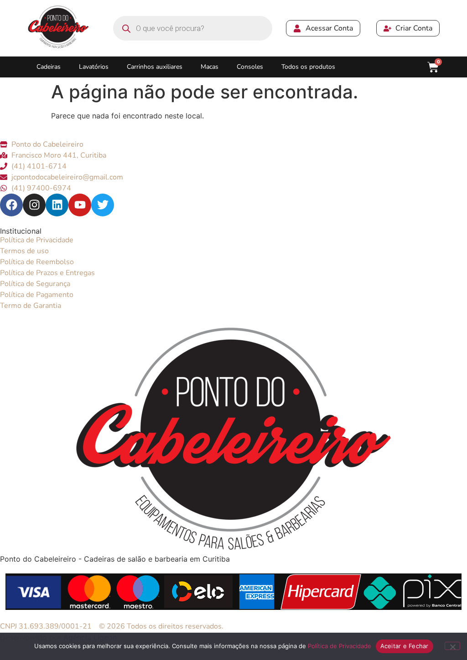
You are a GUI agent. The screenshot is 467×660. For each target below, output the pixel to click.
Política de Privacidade (339, 646)
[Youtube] (79, 205)
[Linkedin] (57, 205)
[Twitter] (102, 205)
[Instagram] (34, 205)
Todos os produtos (308, 66)
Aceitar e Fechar (404, 646)
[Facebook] (11, 205)
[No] (452, 646)
